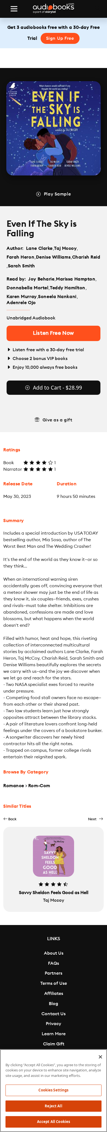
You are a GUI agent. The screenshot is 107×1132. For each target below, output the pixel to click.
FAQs (53, 963)
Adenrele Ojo (21, 302)
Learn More (54, 1034)
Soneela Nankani (57, 296)
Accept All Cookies (53, 1121)
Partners (53, 973)
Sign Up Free (60, 38)
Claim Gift (53, 1044)
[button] (9, 819)
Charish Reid (86, 257)
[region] (53, 1090)
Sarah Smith (21, 266)
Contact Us (53, 1014)
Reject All (53, 1105)
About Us (53, 953)
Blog (53, 1004)
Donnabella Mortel (28, 288)
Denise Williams (53, 257)
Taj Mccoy (65, 248)
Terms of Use (53, 983)
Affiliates (53, 993)
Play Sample (57, 194)
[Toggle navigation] (14, 9)
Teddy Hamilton (67, 288)
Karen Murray (22, 296)
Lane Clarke (39, 248)
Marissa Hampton (75, 279)
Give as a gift (57, 420)
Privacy (53, 1024)
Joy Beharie (41, 279)
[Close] (100, 1057)
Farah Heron (20, 257)
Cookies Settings (53, 1090)
